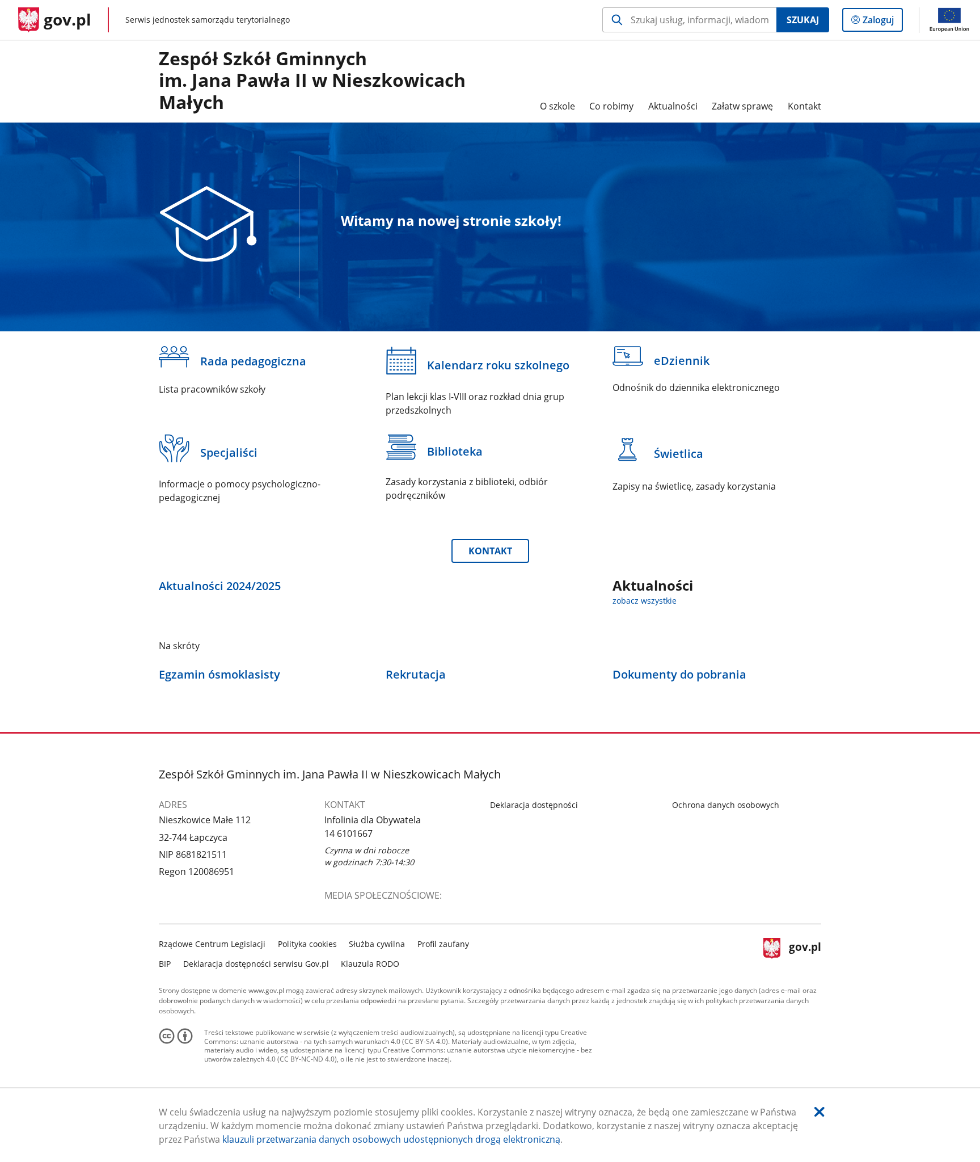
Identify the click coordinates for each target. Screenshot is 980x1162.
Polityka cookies (307, 943)
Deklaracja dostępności (534, 804)
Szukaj (803, 20)
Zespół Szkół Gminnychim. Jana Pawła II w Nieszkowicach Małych (312, 81)
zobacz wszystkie (644, 600)
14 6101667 (348, 833)
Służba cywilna (377, 943)
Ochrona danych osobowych (725, 804)
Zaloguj (882, 22)
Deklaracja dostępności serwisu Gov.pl (256, 963)
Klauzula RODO (370, 963)
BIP (165, 963)
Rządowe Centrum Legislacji (212, 943)
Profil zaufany (443, 943)
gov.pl (804, 952)
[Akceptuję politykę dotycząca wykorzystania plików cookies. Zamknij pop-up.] (819, 1112)
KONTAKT (490, 551)
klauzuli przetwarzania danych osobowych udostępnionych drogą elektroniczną (391, 1139)
